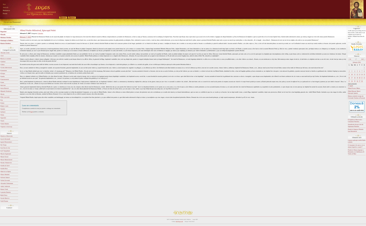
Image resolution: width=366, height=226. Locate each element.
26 (357, 81)
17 (352, 78)
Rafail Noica (3, 195)
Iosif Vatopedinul (5, 151)
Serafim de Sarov (5, 165)
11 (354, 74)
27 (359, 81)
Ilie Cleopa (3, 145)
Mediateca (6, 10)
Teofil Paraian (4, 201)
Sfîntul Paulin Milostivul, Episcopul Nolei (38, 30)
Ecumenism (3, 70)
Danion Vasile (4, 189)
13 (359, 74)
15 (364, 74)
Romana (63, 17)
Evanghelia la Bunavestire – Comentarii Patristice (355, 120)
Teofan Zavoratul (5, 180)
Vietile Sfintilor (4, 124)
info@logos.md (179, 221)
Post (1, 100)
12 (357, 74)
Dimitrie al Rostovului (6, 136)
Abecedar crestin (4, 53)
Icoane (2, 82)
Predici (2, 103)
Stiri (4, 4)
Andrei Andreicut (5, 186)
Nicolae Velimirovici (6, 163)
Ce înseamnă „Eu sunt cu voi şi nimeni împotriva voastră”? (356, 146)
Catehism (2, 61)
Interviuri (3, 85)
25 (354, 81)
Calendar (40, 33)
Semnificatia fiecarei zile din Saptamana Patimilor (355, 125)
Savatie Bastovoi (4, 198)
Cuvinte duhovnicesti (6, 67)
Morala (2, 94)
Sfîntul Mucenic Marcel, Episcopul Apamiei (354, 92)
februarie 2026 (357, 62)
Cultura (2, 64)
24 (352, 81)
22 (364, 78)
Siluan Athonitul (4, 174)
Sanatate (2, 109)
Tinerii (2, 121)
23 (349, 81)
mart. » (363, 59)
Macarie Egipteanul (5, 154)
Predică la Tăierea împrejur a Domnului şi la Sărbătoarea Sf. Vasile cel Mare (356, 152)
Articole (5, 7)
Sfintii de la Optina (5, 171)
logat (31, 112)
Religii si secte (4, 106)
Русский (71, 17)
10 (352, 74)
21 (362, 78)
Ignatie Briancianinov (6, 142)
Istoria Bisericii (4, 88)
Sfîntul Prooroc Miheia (354, 88)
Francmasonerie (4, 79)
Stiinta (2, 115)
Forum (5, 13)
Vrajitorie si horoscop (6, 127)
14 (362, 74)
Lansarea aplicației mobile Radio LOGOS (357, 141)
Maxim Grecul (4, 157)
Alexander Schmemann (6, 183)
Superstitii (3, 118)
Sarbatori (2, 112)
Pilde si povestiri (5, 97)
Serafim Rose (4, 168)
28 (362, 81)
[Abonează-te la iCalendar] (355, 59)
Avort (2, 56)
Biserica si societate (5, 59)
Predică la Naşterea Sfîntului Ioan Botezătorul (355, 130)
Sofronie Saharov (5, 177)
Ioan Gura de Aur (5, 148)
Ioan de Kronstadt (5, 139)
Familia (2, 76)
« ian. (349, 59)
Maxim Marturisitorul (6, 160)
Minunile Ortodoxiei (6, 91)
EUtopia (2, 73)
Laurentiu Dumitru (5, 192)
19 (357, 78)
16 (349, 78)
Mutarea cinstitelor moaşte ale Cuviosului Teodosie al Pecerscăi (356, 97)
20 (359, 78)
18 (354, 78)
